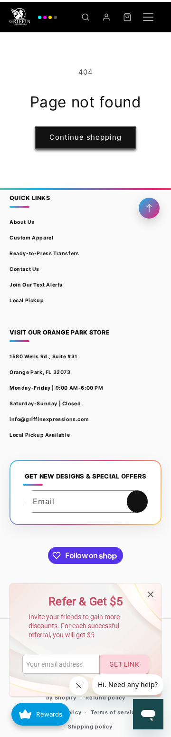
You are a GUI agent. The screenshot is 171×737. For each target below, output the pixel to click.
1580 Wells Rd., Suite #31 (43, 357)
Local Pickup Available (40, 435)
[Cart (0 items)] (127, 17)
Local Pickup (27, 300)
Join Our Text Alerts (36, 285)
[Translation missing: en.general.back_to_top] (149, 208)
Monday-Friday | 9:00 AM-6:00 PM (57, 388)
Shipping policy (90, 726)
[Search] (85, 17)
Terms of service (114, 712)
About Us (22, 222)
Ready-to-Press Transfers (44, 253)
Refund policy (105, 697)
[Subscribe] (137, 501)
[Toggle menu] (148, 17)
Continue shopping (85, 137)
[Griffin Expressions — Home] (33, 17)
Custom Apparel (31, 238)
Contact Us (24, 269)
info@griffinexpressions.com (49, 419)
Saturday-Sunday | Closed (45, 404)
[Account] (106, 17)
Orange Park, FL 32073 (40, 372)
